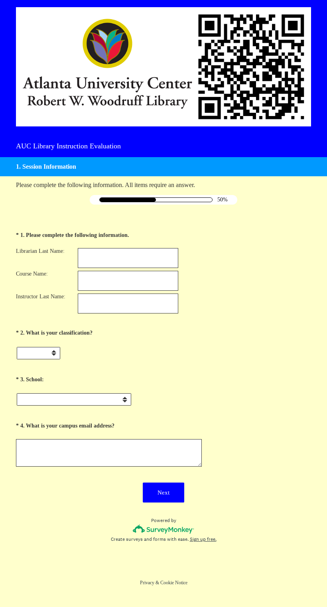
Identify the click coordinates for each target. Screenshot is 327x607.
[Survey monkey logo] (163, 529)
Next (163, 492)
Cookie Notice (173, 582)
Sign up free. (203, 539)
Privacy (147, 582)
